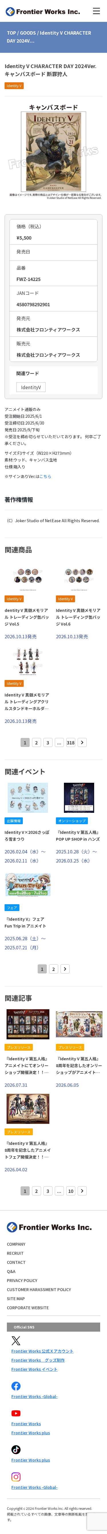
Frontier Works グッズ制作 (38, 1360)
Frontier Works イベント (34, 1369)
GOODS (28, 32)
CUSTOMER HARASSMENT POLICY (39, 1289)
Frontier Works (26, 1423)
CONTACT (16, 1262)
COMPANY (16, 1244)
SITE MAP (16, 1298)
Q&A (11, 1271)
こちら (45, 476)
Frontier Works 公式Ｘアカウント (42, 1351)
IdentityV (31, 387)
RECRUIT (15, 1253)
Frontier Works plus (30, 1433)
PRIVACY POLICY (22, 1280)
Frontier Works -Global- (34, 1396)
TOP (11, 32)
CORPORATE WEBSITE (28, 1307)
